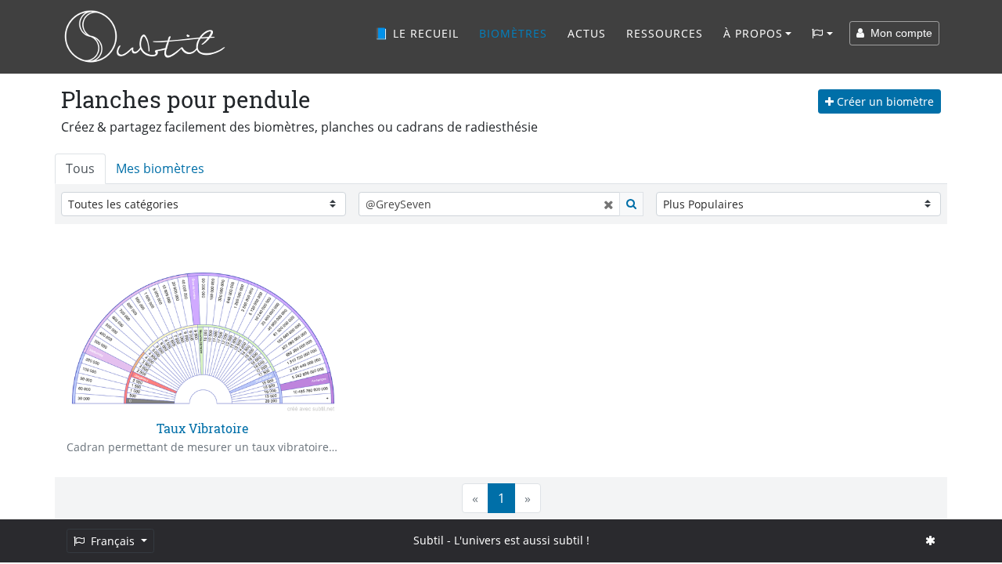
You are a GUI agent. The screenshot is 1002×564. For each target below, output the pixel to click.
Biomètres (513, 33)
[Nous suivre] (930, 540)
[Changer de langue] (822, 33)
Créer (884, 101)
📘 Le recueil (416, 33)
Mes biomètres (160, 168)
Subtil (428, 540)
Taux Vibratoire (203, 428)
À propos (753, 33)
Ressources (664, 33)
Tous (80, 168)
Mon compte (898, 33)
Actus (587, 33)
